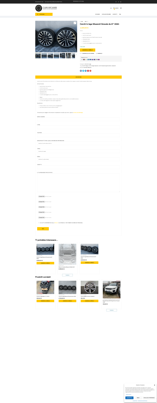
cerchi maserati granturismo (105, 65)
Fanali (38, 156)
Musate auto (61, 265)
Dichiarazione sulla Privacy (142, 400)
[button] (154, 385)
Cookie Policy (135, 400)
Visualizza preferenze (149, 397)
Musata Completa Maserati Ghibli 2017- (67, 267)
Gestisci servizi (128, 394)
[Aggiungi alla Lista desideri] (48, 251)
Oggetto (39, 164)
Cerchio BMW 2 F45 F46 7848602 (87, 296)
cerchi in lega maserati (93, 65)
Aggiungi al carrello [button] (45, 263)
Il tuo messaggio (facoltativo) (44, 172)
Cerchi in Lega (88, 64)
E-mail (38, 124)
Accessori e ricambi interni (108, 299)
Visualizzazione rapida (45, 251)
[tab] (78, 77)
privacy (56, 222)
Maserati (89, 67)
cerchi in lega (85, 65)
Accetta (129, 397)
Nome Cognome (41, 116)
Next (76, 54)
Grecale (85, 67)
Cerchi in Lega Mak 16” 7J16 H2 (43, 296)
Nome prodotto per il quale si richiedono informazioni (50, 140)
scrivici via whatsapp (78, 112)
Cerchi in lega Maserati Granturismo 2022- (67, 296)
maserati (114, 65)
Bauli (115, 299)
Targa (38, 148)
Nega (138, 397)
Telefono (39, 132)
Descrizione (78, 77)
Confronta (99, 53)
